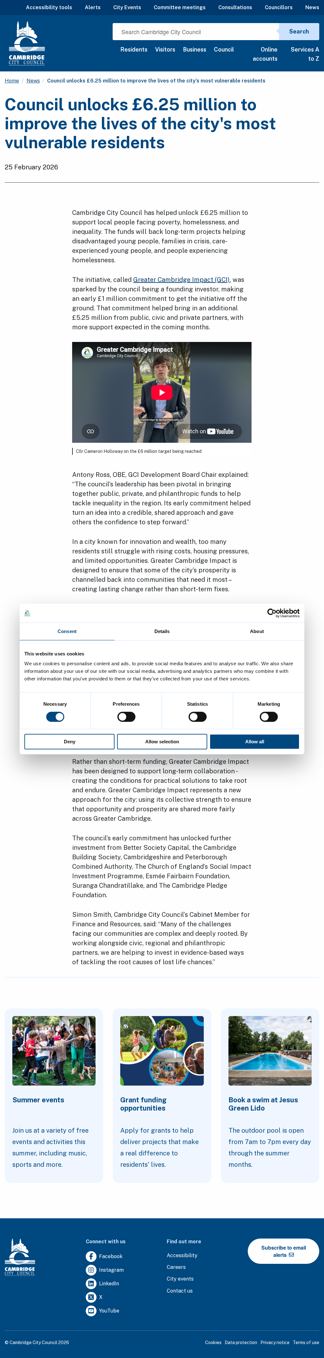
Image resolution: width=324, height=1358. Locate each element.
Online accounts (265, 54)
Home (12, 81)
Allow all (254, 741)
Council (224, 49)
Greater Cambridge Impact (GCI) (181, 279)
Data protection (241, 1342)
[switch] (126, 717)
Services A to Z (305, 54)
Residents (133, 49)
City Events (127, 7)
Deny (69, 741)
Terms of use (306, 1342)
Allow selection (162, 741)
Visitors (165, 49)
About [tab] (257, 631)
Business (194, 49)
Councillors (279, 7)
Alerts (93, 7)
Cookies (213, 1342)
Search (299, 31)
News (312, 7)
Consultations (235, 7)
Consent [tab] (67, 631)
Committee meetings (180, 7)
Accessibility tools (49, 7)
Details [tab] (162, 631)
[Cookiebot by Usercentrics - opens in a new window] (272, 613)
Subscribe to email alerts (283, 1251)
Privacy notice (275, 1342)
